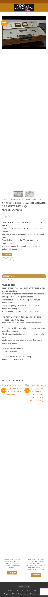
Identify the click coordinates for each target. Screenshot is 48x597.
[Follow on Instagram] (23, 2)
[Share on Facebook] (4, 259)
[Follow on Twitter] (25, 2)
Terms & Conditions (32, 590)
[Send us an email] (27, 2)
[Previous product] (8, 217)
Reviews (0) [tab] (8, 280)
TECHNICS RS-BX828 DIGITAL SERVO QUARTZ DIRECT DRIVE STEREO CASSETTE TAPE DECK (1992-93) (35, 566)
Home (4, 199)
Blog (10, 590)
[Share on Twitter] (8, 259)
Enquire (8, 254)
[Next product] (4, 217)
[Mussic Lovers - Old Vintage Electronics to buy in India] (24, 7)
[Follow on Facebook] (20, 2)
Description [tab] (8, 276)
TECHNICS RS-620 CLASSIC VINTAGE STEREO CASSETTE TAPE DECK (12, 564)
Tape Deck (36, 199)
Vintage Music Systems (19, 199)
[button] (3, 7)
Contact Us (18, 590)
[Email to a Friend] (12, 259)
